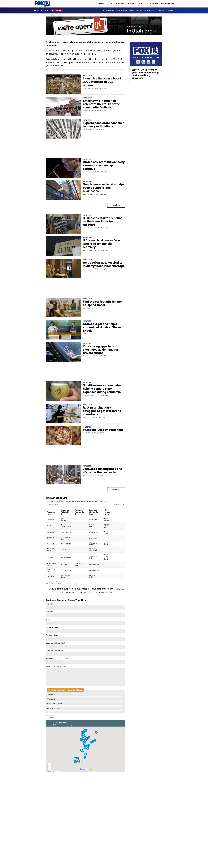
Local (112, 4)
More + (170, 10)
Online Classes (53, 708)
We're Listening (121, 10)
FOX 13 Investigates (107, 10)
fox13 (41, 10)
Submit (51, 718)
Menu (102, 4)
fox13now (38, 10)
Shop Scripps (153, 4)
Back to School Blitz (135, 10)
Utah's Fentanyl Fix (150, 10)
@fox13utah (48, 10)
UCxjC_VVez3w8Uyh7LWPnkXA (45, 10)
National (120, 4)
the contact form (72, 592)
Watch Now (167, 4)
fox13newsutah (35, 10)
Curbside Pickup (54, 704)
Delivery (51, 694)
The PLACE (162, 10)
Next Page (116, 205)
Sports (141, 4)
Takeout (51, 699)
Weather (131, 4)
